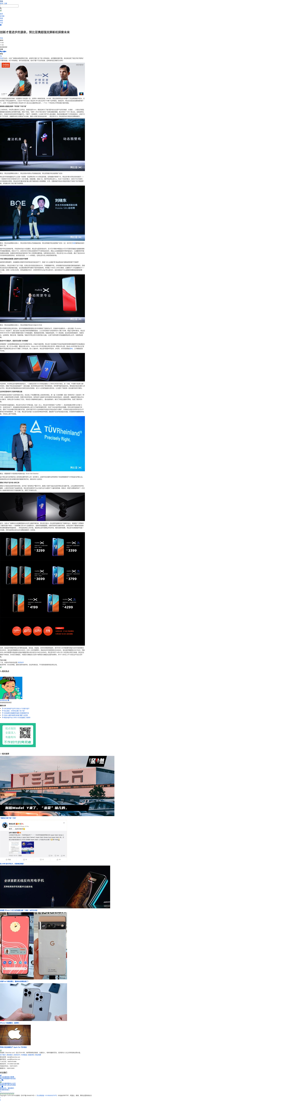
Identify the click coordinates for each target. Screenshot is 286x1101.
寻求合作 (21, 662)
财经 (1, 20)
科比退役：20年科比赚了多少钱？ (14, 711)
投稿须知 (31, 1055)
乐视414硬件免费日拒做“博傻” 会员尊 (15, 715)
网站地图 (38, 1055)
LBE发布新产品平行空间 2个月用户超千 (16, 708)
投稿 (1, 1)
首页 (1, 14)
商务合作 (17, 1055)
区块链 (2, 16)
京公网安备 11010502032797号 (47, 1095)
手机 (1, 38)
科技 (1, 18)
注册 (5, 3)
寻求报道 (24, 1055)
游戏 (71, 348)
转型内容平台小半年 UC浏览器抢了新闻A (16, 717)
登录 (1, 3)
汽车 (1, 23)
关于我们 (3, 1055)
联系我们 (10, 1055)
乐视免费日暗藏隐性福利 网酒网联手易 (16, 713)
